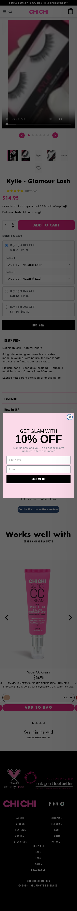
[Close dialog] (70, 417)
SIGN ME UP (38, 479)
